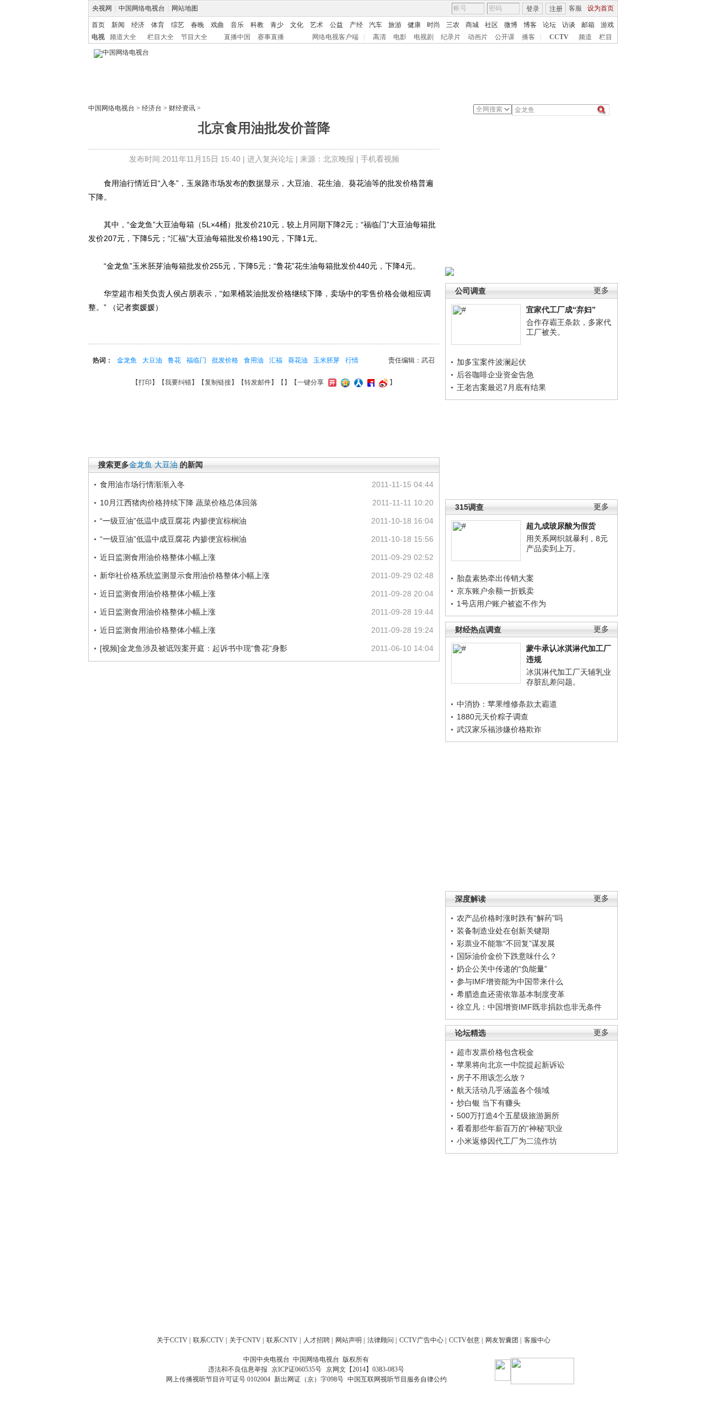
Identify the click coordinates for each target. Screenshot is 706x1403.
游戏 (607, 25)
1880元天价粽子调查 (492, 716)
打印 (145, 382)
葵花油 (298, 360)
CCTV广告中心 (421, 1340)
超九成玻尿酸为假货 (561, 525)
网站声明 (348, 1340)
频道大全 (123, 37)
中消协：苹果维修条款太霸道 (507, 704)
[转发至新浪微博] (382, 382)
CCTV (559, 37)
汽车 (375, 25)
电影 (400, 37)
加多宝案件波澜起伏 (491, 362)
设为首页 (600, 8)
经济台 (152, 108)
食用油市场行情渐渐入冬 (142, 484)
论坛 (549, 25)
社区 (491, 25)
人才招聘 (316, 1340)
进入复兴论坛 (270, 158)
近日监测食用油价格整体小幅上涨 (158, 557)
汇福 (275, 360)
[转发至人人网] (357, 382)
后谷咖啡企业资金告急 (495, 374)
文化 (296, 25)
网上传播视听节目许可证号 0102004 (218, 1379)
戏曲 (217, 25)
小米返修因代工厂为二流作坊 (507, 1141)
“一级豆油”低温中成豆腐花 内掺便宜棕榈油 (173, 520)
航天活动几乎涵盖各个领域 (503, 1090)
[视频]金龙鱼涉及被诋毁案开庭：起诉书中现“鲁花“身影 (193, 648)
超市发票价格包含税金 (495, 1052)
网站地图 (185, 8)
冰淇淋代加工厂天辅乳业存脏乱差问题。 (568, 677)
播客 (528, 37)
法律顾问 (380, 1340)
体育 (157, 25)
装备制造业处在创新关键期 (503, 930)
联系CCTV (208, 1340)
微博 (510, 25)
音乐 (237, 25)
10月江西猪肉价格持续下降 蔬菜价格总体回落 (179, 502)
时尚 (433, 25)
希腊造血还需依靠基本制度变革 (511, 994)
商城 (472, 25)
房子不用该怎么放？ (491, 1077)
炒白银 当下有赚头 (489, 1102)
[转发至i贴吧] (370, 382)
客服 (575, 8)
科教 (257, 25)
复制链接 (218, 382)
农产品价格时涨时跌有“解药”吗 (510, 918)
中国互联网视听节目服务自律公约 (397, 1379)
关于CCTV (172, 1340)
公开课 (505, 37)
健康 (414, 25)
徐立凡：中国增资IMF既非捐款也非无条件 (529, 1006)
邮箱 (588, 25)
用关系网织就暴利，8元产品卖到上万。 (567, 543)
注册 (556, 9)
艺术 (316, 25)
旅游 (395, 25)
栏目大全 (160, 37)
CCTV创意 (464, 1340)
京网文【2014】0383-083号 (365, 1369)
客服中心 (537, 1340)
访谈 (568, 25)
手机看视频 (380, 158)
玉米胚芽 (326, 360)
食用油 (254, 360)
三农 (452, 25)
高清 (379, 37)
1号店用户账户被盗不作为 (501, 603)
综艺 (177, 25)
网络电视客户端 (335, 37)
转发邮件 (257, 382)
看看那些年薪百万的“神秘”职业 (510, 1128)
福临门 (196, 360)
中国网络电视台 (142, 8)
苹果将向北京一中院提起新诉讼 (511, 1064)
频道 (585, 37)
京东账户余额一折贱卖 (495, 590)
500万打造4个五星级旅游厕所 (508, 1115)
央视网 (102, 8)
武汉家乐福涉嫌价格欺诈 (499, 729)
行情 (352, 360)
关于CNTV (245, 1340)
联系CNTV (282, 1340)
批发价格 (225, 360)
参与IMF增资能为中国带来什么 (510, 981)
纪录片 (451, 37)
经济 (138, 25)
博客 (530, 25)
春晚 (197, 25)
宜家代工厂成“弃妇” (561, 309)
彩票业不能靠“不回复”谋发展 (506, 943)
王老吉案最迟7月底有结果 (501, 387)
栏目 (605, 37)
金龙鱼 (127, 360)
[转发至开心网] (330, 382)
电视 (98, 37)
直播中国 (237, 37)
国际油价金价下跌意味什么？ (507, 956)
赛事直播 (271, 37)
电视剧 (424, 37)
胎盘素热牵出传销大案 (495, 578)
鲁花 (174, 360)
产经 (356, 25)
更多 (601, 290)
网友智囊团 (501, 1340)
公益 (336, 25)
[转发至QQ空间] (344, 382)
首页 (98, 25)
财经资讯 (182, 108)
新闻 (118, 25)
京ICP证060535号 (296, 1369)
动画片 (478, 37)
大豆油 (152, 360)
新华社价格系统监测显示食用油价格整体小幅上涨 (185, 575)
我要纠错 (178, 382)
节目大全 (194, 37)
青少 (277, 25)
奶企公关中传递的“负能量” (502, 968)
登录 (532, 9)
